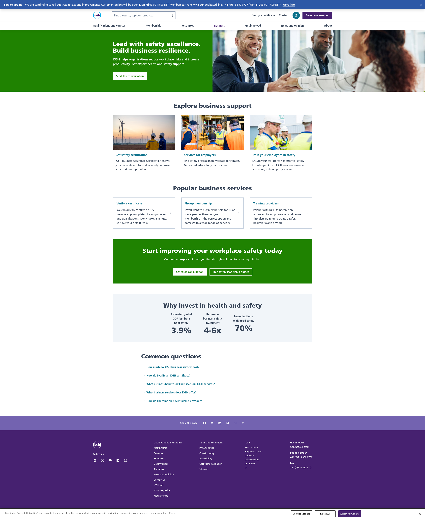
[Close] (419, 514)
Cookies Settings (301, 513)
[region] (212, 514)
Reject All (325, 513)
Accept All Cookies (349, 513)
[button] (109, 25)
